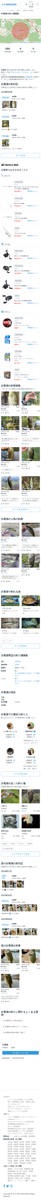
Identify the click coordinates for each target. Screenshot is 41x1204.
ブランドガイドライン (15, 1133)
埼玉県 (10, 1147)
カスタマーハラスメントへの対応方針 (21, 1122)
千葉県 (16, 1147)
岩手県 (21, 1142)
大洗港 (34, 1176)
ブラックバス (15, 72)
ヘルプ (10, 1117)
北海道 (10, 1142)
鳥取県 (17, 1156)
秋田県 (33, 1142)
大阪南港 (27, 1178)
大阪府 (21, 1154)
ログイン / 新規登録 (31, 4)
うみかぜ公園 (18, 1169)
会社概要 (24, 1136)
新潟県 (10, 1149)
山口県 (16, 1158)
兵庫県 (27, 1154)
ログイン (27, 1109)
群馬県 (33, 1144)
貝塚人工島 (19, 1178)
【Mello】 (29, 77)
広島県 (17, 664)
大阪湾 (30, 1171)
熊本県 (33, 1161)
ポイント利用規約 (14, 1126)
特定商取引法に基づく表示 (17, 1129)
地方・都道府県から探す (16, 1102)
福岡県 (16, 1161)
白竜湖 (14, 96)
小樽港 (32, 1180)
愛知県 (27, 1151)
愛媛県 (33, 1158)
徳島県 (21, 1158)
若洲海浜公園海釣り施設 (16, 1176)
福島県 (16, 1144)
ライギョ (25, 72)
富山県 (16, 1149)
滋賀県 (10, 1154)
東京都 (21, 1147)
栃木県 (27, 1144)
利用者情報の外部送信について (18, 1124)
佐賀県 (21, 1161)
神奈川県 (28, 1147)
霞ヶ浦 (19, 1171)
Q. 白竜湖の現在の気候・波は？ (14, 1032)
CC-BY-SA (37, 42)
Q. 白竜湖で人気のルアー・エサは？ (15, 1026)
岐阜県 (16, 1151)
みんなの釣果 (18, 1099)
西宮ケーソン (12, 1180)
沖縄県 (29, 1163)
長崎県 (27, 1161)
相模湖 (10, 1169)
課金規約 (30, 1129)
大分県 (10, 1163)
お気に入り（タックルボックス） (19, 1106)
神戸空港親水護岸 (20, 1173)
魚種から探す (30, 1102)
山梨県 (33, 1149)
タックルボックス (14, 1104)
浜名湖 (25, 1171)
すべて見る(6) (20, 646)
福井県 (27, 1149)
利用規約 (17, 1117)
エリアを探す (28, 1099)
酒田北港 (11, 1178)
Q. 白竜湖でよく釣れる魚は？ (13, 1020)
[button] (3, 21)
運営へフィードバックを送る (18, 1111)
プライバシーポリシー (28, 1117)
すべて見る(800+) (20, 509)
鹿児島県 (22, 1163)
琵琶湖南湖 (11, 1171)
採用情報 (32, 1136)
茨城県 (21, 1144)
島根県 (23, 1156)
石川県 (21, 1149)
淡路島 (10, 1173)
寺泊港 (28, 1176)
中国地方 (18, 661)
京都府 (16, 1154)
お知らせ (17, 1136)
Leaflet (15, 42)
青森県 (16, 1142)
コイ (31, 72)
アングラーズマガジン (15, 1109)
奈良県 (33, 1154)
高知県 (10, 1161)
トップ (10, 1099)
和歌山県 (11, 1156)
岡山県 (29, 1156)
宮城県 (27, 1142)
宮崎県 (16, 1163)
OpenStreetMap (23, 42)
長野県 (10, 1151)
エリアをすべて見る (20, 854)
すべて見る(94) (20, 774)
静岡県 (21, 1151)
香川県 (27, 1158)
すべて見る (20, 155)
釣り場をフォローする (20, 1053)
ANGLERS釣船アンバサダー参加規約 (20, 1131)
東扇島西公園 (28, 1169)
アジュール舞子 (23, 1180)
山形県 (10, 1144)
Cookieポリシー (13, 1119)
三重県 (33, 1151)
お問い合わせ (28, 1133)
